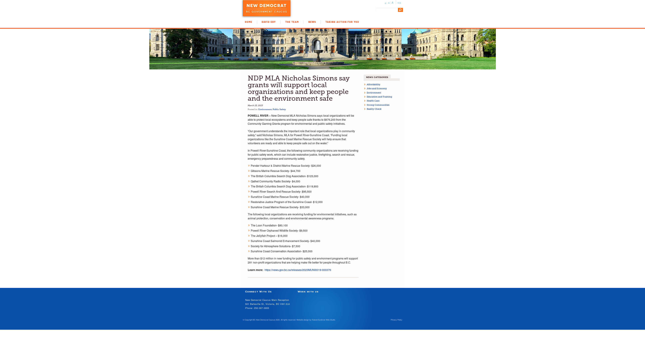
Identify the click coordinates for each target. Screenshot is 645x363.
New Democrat (267, 5)
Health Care (373, 100)
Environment (265, 109)
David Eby (269, 22)
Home (248, 22)
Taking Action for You (342, 22)
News (312, 22)
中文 (399, 3)
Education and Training (379, 96)
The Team (292, 22)
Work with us (308, 291)
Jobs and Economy (377, 88)
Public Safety (279, 109)
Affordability (373, 84)
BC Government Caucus (266, 11)
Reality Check (374, 109)
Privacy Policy (396, 319)
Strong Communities (378, 105)
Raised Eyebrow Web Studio (323, 319)
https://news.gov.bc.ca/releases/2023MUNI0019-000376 (298, 270)
